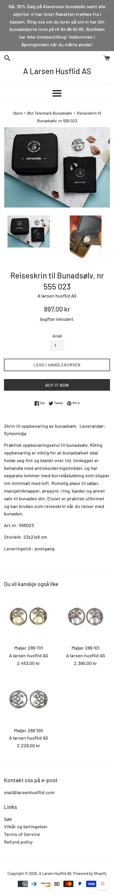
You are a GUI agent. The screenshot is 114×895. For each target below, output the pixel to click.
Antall (57, 336)
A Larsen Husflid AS (57, 71)
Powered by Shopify (90, 873)
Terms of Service (22, 834)
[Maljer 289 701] (28, 616)
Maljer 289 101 (85, 648)
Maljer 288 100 (28, 730)
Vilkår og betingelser (26, 826)
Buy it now (57, 385)
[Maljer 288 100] (28, 699)
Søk (8, 819)
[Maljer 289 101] (85, 616)
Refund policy (18, 842)
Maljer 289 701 (28, 648)
